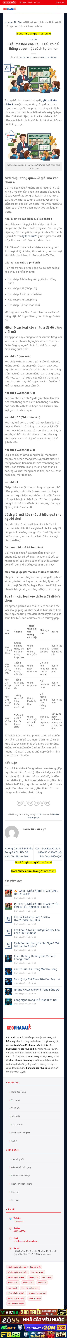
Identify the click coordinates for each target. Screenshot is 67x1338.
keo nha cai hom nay (37, 1293)
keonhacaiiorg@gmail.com (26, 1241)
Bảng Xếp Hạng (18, 1091)
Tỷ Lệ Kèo (15, 1108)
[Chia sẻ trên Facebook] (25, 803)
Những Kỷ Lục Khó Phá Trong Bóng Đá (36, 989)
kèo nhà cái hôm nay (30, 1288)
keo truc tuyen (37, 1272)
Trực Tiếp (15, 1116)
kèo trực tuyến (35, 1298)
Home (8, 22)
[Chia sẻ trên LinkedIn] (47, 803)
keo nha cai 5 (13, 1282)
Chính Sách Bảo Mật (20, 1175)
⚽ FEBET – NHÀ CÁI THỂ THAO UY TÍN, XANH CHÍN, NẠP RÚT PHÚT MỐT (36, 906)
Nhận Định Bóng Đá (20, 1132)
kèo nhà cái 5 (28, 1282)
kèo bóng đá (35, 1267)
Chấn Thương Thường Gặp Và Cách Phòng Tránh (34, 958)
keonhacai (42, 1282)
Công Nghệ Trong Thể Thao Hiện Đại (35, 1000)
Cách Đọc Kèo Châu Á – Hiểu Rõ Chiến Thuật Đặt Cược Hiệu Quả (48, 852)
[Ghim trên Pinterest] (42, 803)
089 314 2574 (19, 1231)
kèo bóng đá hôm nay (17, 1267)
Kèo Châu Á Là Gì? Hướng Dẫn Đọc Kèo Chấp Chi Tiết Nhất (37, 932)
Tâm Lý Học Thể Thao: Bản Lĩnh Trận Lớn (37, 979)
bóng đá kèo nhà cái (16, 1293)
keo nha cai (47, 1277)
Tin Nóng (15, 1100)
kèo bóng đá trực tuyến (17, 1272)
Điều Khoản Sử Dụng (21, 1167)
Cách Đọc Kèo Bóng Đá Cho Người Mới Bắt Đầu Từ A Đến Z (36, 945)
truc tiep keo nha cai (16, 1303)
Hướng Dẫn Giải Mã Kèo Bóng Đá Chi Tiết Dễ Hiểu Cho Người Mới (19, 852)
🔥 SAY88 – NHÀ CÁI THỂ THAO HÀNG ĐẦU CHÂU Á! (36, 892)
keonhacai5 (12, 1288)
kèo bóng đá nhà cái (16, 1277)
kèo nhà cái (33, 1277)
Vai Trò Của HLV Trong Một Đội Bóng (35, 969)
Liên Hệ (14, 1191)
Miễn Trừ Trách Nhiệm (21, 1183)
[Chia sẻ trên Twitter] (30, 803)
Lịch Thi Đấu (17, 1124)
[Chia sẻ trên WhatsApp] (19, 803)
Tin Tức (18, 22)
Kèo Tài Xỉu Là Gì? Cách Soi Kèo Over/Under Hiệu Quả (32, 919)
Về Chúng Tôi (17, 1159)
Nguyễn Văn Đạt (49, 57)
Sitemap (15, 1200)
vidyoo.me (18, 1221)
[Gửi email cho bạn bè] (36, 803)
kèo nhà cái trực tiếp (16, 1298)
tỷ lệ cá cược (29, 236)
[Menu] (59, 8)
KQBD (14, 1140)
